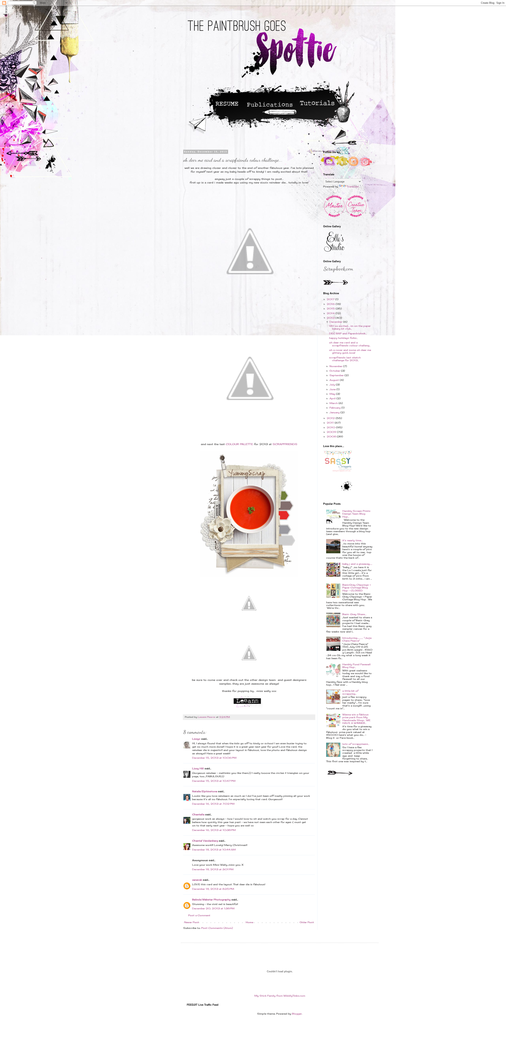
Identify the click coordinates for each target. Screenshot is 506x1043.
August (334, 380)
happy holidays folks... (343, 337)
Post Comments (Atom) (217, 927)
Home (249, 922)
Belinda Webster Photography (211, 899)
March (334, 403)
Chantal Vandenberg (205, 840)
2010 (331, 427)
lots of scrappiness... (355, 743)
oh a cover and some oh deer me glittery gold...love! (350, 351)
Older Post (307, 922)
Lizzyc (196, 738)
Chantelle (198, 814)
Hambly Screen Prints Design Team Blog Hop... (356, 513)
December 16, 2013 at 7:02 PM (213, 803)
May (332, 393)
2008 (332, 436)
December (336, 321)
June (332, 389)
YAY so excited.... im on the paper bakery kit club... (350, 327)
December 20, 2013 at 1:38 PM (213, 908)
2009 (332, 431)
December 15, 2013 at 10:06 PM (214, 757)
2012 (331, 418)
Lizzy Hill (198, 768)
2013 (331, 317)
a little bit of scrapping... (350, 692)
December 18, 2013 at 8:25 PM (213, 888)
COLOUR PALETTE (239, 444)
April (332, 398)
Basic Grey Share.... (354, 614)
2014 (331, 313)
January (334, 412)
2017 (331, 299)
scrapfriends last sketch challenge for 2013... (345, 359)
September (337, 375)
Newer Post (191, 922)
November (336, 366)
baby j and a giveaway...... (357, 563)
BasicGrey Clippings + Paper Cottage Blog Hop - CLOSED (356, 587)
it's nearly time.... (352, 540)
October (335, 370)
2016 (331, 304)
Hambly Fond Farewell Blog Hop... (356, 666)
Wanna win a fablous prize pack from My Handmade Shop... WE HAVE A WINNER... (356, 718)
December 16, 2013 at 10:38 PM (214, 830)
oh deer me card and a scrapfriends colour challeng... (349, 344)
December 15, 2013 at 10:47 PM (213, 780)
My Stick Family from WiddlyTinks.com (279, 995)
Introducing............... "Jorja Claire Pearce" (356, 639)
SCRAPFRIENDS (285, 444)
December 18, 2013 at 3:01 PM (212, 869)
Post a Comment (199, 915)
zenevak (197, 879)
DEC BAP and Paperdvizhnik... (348, 333)
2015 (331, 308)
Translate (353, 186)
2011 (331, 422)
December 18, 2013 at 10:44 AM (214, 849)
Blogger (297, 1013)
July (332, 384)
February (335, 407)
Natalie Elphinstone (204, 791)
